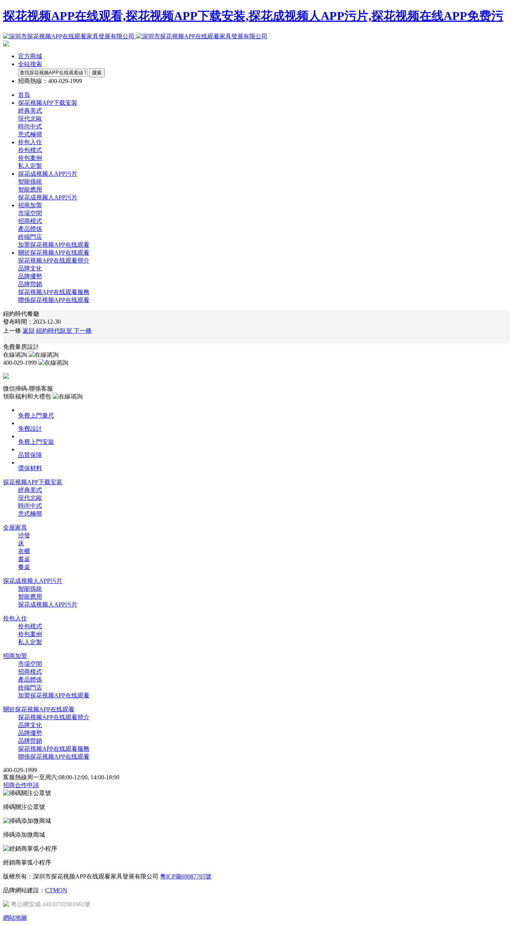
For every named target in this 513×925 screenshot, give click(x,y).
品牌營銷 (30, 284)
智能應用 (30, 189)
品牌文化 (30, 268)
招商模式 (30, 221)
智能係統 (30, 181)
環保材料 (30, 468)
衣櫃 (24, 551)
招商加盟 (15, 656)
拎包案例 (30, 158)
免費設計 (30, 429)
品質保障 (30, 455)
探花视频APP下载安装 (32, 482)
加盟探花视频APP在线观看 (53, 244)
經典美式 (30, 110)
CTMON (56, 890)
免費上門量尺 (36, 415)
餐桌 (24, 567)
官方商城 (30, 56)
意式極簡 (30, 134)
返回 (29, 330)
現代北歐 (30, 118)
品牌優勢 (30, 276)
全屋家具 (15, 527)
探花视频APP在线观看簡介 (53, 260)
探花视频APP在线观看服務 (53, 292)
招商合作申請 (21, 785)
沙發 (24, 535)
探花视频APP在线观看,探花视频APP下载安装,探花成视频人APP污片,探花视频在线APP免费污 (253, 16)
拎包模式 (30, 150)
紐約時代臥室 (64, 330)
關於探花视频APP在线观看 (38, 709)
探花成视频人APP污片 (47, 197)
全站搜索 (30, 64)
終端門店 (30, 237)
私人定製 (30, 166)
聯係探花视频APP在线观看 (53, 300)
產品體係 (30, 229)
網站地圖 (15, 917)
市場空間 (30, 213)
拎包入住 (15, 618)
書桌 (24, 559)
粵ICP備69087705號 (185, 876)
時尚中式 (30, 126)
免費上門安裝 (36, 442)
